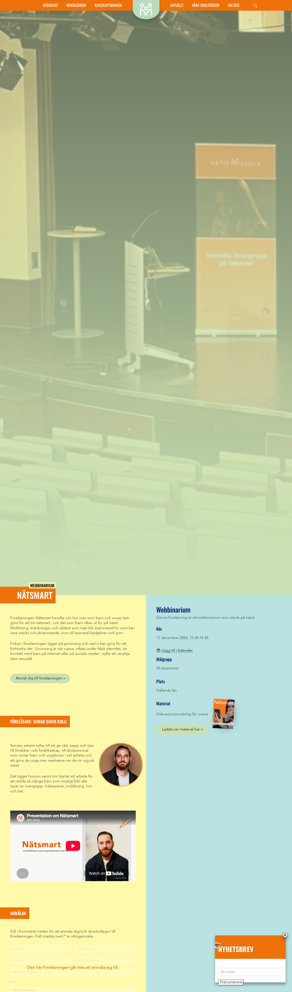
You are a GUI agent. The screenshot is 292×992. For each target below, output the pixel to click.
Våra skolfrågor (205, 5)
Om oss (233, 5)
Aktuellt (176, 5)
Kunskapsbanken (108, 5)
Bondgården (76, 5)
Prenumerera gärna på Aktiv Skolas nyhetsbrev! (246, 959)
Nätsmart (50, 5)
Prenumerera (231, 982)
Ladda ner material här (181, 729)
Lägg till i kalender (177, 651)
